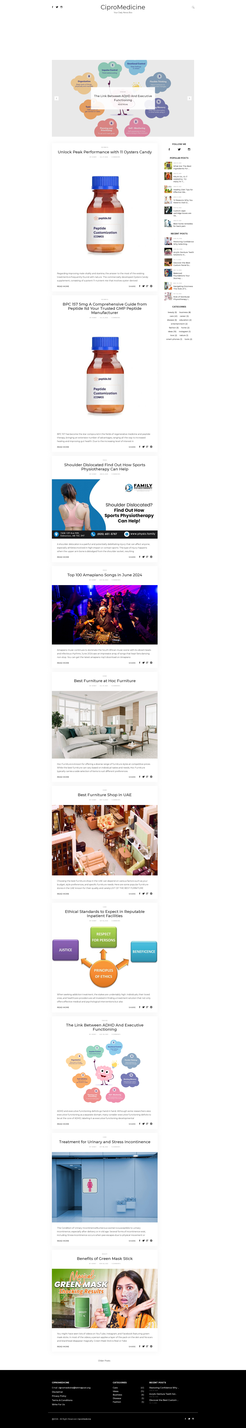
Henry (94, 157)
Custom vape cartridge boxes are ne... (182, 213)
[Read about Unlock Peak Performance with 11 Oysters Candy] (105, 215)
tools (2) (188, 339)
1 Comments (115, 157)
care (105, 907)
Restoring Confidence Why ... (164, 1388)
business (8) (185, 312)
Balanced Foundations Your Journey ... (181, 275)
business (104, 147)
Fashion (117, 1402)
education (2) (185, 320)
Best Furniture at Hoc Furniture (105, 680)
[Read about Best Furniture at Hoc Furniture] (105, 724)
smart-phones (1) (174, 339)
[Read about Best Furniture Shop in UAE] (105, 840)
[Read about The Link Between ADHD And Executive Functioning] (105, 1072)
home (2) (185, 328)
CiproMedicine (123, 7)
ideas (105, 460)
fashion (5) (174, 328)
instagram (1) (185, 331)
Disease (117, 1398)
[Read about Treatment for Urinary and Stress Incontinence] (105, 1187)
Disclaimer (57, 1392)
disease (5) (172, 320)
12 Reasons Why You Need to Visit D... (183, 201)
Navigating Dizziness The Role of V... (183, 287)
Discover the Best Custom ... (163, 1400)
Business (117, 1395)
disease (105, 1020)
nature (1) (184, 335)
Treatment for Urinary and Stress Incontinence (104, 1141)
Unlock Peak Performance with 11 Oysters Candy (105, 152)
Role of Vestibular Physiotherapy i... (181, 298)
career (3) (184, 316)
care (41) (173, 316)
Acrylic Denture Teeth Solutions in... (183, 253)
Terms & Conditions (62, 1400)
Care (123, 92)
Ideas (116, 1391)
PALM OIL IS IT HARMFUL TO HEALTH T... (180, 179)
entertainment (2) (179, 324)
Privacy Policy (59, 1396)
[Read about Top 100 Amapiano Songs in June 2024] (105, 614)
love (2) (173, 335)
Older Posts (104, 1361)
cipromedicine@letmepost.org (74, 1388)
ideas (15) (172, 331)
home (105, 676)
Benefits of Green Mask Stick (105, 1258)
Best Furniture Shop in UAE (105, 794)
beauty (104, 1254)
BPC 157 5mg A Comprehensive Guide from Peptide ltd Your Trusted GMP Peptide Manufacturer (105, 308)
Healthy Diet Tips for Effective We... (183, 191)
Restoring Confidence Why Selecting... (183, 243)
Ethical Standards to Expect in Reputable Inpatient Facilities (105, 913)
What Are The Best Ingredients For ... (182, 167)
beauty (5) (172, 312)
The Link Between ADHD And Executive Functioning (105, 1027)
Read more (63, 286)
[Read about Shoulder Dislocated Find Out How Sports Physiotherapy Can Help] (105, 509)
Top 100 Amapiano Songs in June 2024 (104, 575)
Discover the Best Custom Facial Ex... (181, 264)
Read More (123, 104)
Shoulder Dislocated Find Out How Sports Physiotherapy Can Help (104, 466)
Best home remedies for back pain (183, 225)
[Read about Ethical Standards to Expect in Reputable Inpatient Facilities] (105, 957)
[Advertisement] (123, 41)
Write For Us (58, 1404)
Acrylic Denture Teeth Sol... (162, 1394)
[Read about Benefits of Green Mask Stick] (105, 1298)
